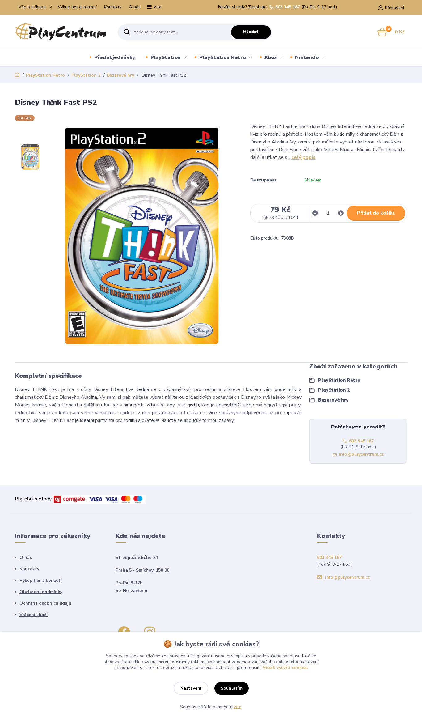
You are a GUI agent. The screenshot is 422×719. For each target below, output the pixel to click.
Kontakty (112, 7)
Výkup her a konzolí (77, 7)
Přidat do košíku (376, 213)
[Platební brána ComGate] (99, 499)
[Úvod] (61, 32)
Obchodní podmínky (40, 592)
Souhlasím (232, 688)
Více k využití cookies (285, 667)
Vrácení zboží (33, 615)
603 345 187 (287, 7)
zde (237, 707)
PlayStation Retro (222, 57)
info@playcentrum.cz (361, 454)
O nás (135, 7)
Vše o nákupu (32, 7)
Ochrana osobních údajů (45, 603)
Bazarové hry (120, 75)
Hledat (251, 32)
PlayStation (165, 57)
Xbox (270, 57)
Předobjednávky (114, 57)
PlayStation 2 (85, 75)
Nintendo (307, 57)
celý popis (303, 157)
